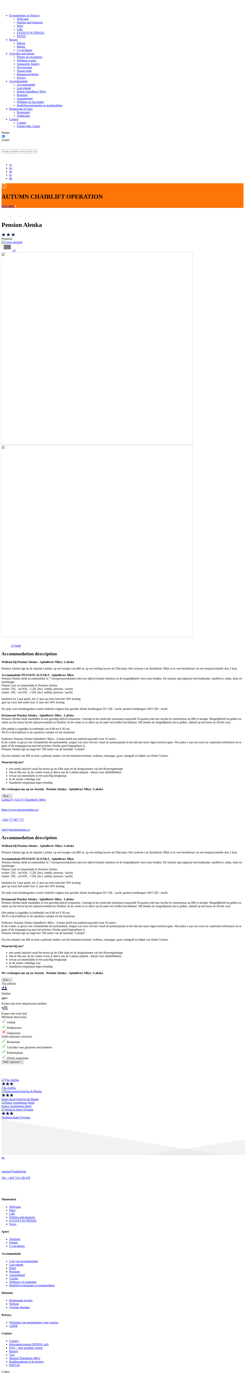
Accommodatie (18, 81)
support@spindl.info (14, 1171)
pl (10, 175)
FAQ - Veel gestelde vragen (26, 1347)
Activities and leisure (21, 53)
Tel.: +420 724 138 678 (16, 1177)
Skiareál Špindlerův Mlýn (24, 1358)
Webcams (23, 19)
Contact (14, 119)
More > (7, 796)
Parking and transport (30, 22)
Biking (21, 46)
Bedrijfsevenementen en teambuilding (39, 105)
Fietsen (13, 1242)
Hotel (12, 1268)
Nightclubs (23, 115)
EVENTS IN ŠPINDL (31, 32)
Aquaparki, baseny (28, 64)
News (12, 1224)
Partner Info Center (28, 126)
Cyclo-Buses (24, 50)
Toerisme (14, 1239)
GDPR (13, 1326)
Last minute (24, 88)
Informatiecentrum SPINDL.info (29, 1344)
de (10, 171)
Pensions (22, 95)
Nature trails (24, 70)
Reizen (13, 39)
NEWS (21, 36)
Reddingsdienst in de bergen (26, 1361)
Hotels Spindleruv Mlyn (31, 91)
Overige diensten (19, 1307)
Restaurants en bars (21, 108)
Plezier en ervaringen (29, 57)
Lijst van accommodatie (23, 1261)
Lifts (19, 29)
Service (21, 77)
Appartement (25, 98)
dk (10, 178)
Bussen (13, 1351)
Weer (20, 25)
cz (10, 164)
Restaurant (23, 112)
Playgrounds (24, 67)
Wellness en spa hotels (30, 102)
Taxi (12, 1354)
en (10, 168)
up (3, 1157)
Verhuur (14, 1303)
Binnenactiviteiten (28, 74)
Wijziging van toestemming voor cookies (33, 1322)
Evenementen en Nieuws (24, 15)
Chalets (13, 1278)
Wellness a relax (26, 60)
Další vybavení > (12, 1062)
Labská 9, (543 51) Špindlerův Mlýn (24, 799)
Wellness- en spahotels (22, 1282)
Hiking (21, 43)
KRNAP (14, 1365)
